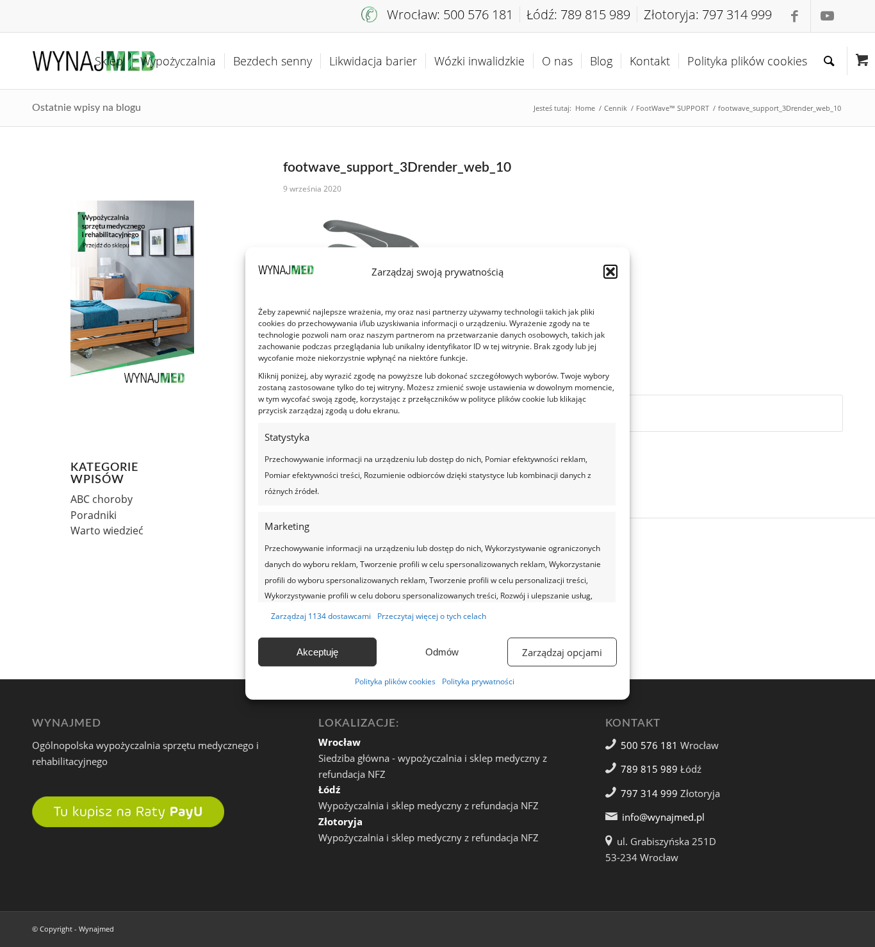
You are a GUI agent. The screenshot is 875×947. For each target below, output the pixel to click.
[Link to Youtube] (827, 16)
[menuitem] (440, 14)
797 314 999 (649, 793)
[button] (610, 271)
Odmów (442, 651)
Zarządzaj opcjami (562, 652)
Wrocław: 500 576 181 (450, 14)
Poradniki (93, 515)
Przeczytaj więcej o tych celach (431, 616)
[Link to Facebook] (794, 16)
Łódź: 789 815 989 (578, 14)
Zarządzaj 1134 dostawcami (321, 616)
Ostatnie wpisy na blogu (86, 108)
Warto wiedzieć (106, 530)
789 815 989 (649, 768)
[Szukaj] (829, 61)
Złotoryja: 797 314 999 (708, 14)
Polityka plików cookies (395, 681)
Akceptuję (317, 651)
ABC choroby (101, 499)
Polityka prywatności (478, 681)
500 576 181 (649, 745)
